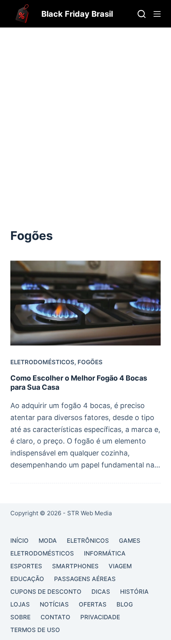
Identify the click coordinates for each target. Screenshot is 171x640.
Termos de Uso (35, 630)
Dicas (100, 591)
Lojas (20, 604)
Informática (105, 553)
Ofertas (93, 604)
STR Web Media (89, 513)
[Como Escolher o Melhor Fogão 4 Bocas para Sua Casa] (85, 303)
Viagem (120, 566)
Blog (125, 604)
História (134, 591)
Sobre (20, 617)
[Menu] (157, 14)
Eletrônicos (88, 540)
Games (129, 540)
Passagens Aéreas (85, 579)
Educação (27, 579)
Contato (55, 617)
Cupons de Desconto (46, 591)
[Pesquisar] (142, 14)
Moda (48, 540)
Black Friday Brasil (77, 14)
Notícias (54, 604)
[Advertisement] (85, 117)
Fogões (90, 362)
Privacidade (100, 617)
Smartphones (75, 566)
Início (19, 540)
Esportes (26, 566)
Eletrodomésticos (42, 362)
